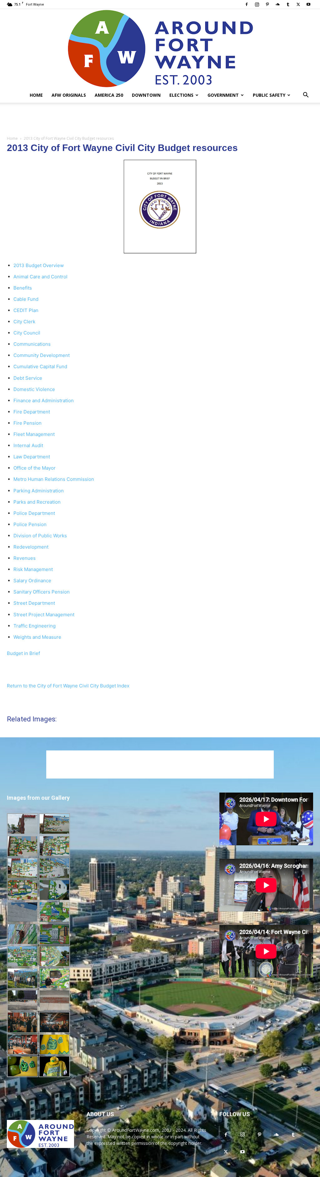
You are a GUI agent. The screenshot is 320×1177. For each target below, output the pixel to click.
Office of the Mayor (34, 468)
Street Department (34, 603)
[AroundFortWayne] (160, 48)
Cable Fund (25, 299)
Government (223, 95)
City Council (26, 333)
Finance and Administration (43, 400)
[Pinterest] (267, 4)
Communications (32, 344)
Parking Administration (38, 491)
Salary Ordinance (32, 581)
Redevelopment (30, 547)
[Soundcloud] (277, 4)
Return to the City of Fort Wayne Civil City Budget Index (68, 686)
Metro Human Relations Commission (53, 479)
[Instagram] (257, 4)
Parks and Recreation (37, 502)
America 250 (109, 95)
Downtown (146, 95)
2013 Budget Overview (38, 265)
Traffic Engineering (34, 626)
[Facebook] (246, 4)
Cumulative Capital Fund (40, 366)
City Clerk (24, 322)
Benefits (22, 288)
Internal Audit (28, 445)
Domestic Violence (34, 389)
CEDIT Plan (25, 310)
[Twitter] (298, 4)
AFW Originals (69, 95)
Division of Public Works (40, 536)
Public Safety (269, 95)
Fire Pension (27, 423)
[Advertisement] (160, 119)
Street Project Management (43, 615)
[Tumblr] (287, 4)
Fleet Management (34, 434)
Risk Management (33, 569)
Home (36, 95)
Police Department (34, 513)
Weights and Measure (37, 637)
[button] (305, 96)
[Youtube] (308, 4)
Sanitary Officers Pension (41, 592)
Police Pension (30, 524)
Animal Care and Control (40, 277)
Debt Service (27, 378)
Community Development (41, 355)
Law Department (31, 457)
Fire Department (31, 412)
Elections (181, 95)
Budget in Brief (23, 653)
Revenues (24, 558)
